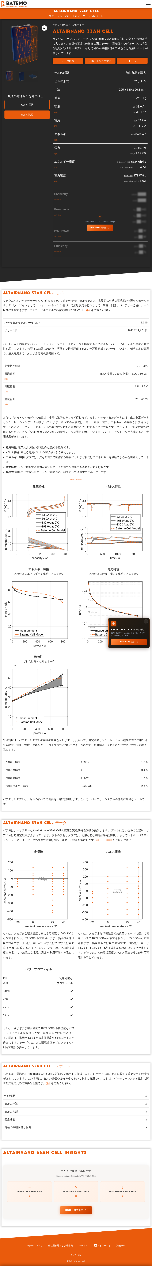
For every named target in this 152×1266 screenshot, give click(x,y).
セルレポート (95, 16)
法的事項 (120, 1245)
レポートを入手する (100, 61)
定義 (55, 112)
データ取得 (68, 61)
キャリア (83, 1245)
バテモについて (34, 1245)
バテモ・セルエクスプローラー (68, 24)
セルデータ (78, 16)
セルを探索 (27, 105)
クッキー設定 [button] (76, 1255)
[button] (44, 28)
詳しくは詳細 (104, 840)
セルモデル (63, 16)
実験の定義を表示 (76, 479)
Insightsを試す (127, 642)
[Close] (146, 621)
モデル (132, 61)
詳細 (88, 310)
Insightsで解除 (98, 228)
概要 (51, 16)
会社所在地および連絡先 (60, 1245)
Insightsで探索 (74, 1210)
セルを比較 (27, 115)
